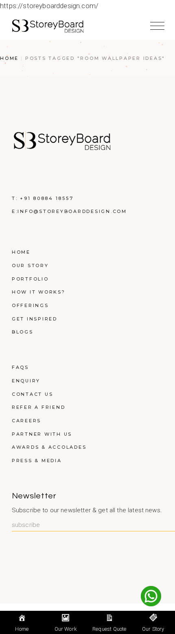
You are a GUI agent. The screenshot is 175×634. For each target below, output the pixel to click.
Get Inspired (34, 319)
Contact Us (32, 394)
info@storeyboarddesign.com (72, 211)
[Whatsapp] (151, 596)
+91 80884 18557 (46, 198)
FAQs (20, 367)
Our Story (30, 265)
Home (21, 252)
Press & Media (37, 460)
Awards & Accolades (49, 447)
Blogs (22, 332)
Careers (26, 420)
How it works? (39, 292)
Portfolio (30, 279)
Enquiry (26, 381)
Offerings (30, 305)
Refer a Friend (39, 407)
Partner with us (42, 434)
